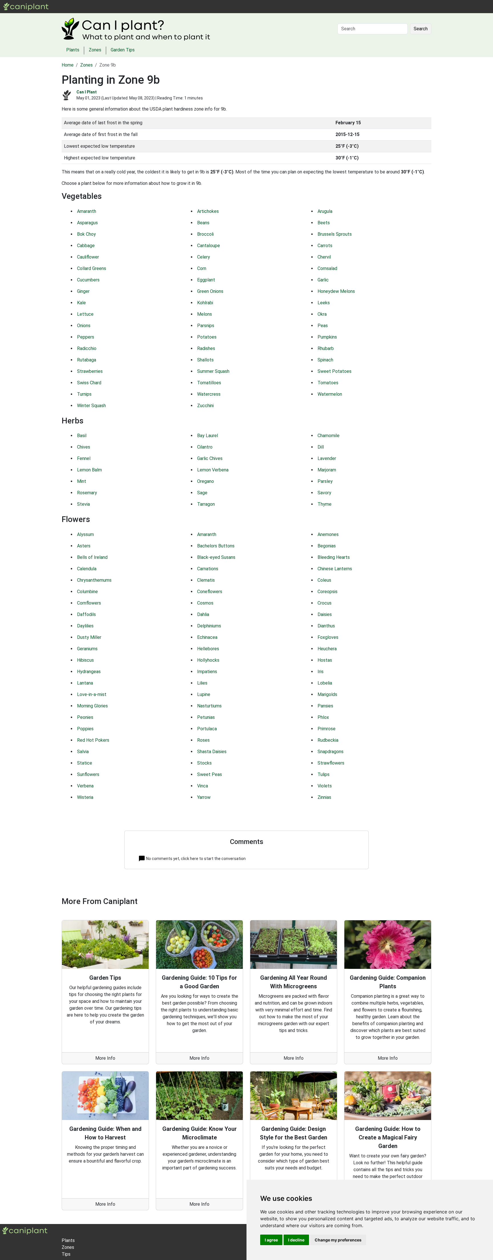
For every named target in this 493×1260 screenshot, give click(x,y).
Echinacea (207, 637)
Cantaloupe (208, 245)
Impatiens (207, 671)
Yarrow (204, 797)
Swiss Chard (89, 382)
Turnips (84, 394)
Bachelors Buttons (216, 546)
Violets (325, 786)
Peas (323, 325)
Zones (88, 6)
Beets (324, 222)
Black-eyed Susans (216, 557)
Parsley (325, 481)
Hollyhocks (208, 660)
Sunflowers (88, 774)
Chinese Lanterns (335, 568)
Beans (203, 222)
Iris (321, 671)
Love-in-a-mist (91, 694)
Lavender (327, 458)
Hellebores (208, 648)
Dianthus (326, 626)
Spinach (325, 360)
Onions (83, 325)
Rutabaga (86, 360)
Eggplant (206, 280)
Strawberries (90, 371)
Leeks (324, 302)
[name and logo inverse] (25, 1230)
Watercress (209, 394)
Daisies (325, 614)
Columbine (87, 591)
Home (68, 65)
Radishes (206, 348)
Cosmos (205, 603)
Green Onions (210, 291)
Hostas (325, 660)
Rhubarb (326, 348)
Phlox (323, 717)
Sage (202, 492)
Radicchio (86, 348)
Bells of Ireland (92, 557)
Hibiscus (85, 660)
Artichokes (208, 211)
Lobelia (325, 683)
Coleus (324, 580)
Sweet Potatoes (334, 371)
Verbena (85, 786)
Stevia (83, 504)
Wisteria (85, 797)
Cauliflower (88, 257)
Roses (203, 740)
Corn (201, 268)
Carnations (207, 568)
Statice (84, 763)
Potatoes (207, 337)
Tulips (324, 774)
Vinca (202, 786)
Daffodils (86, 614)
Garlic (323, 280)
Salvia (83, 751)
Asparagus (87, 222)
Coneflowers (209, 591)
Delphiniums (209, 626)
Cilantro (205, 447)
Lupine (203, 694)
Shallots (205, 360)
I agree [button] (271, 1239)
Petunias (206, 717)
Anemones (328, 534)
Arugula (325, 211)
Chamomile (329, 435)
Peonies (85, 717)
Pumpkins (327, 337)
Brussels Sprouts (335, 234)
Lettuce (85, 314)
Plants (71, 6)
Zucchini (205, 405)
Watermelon (330, 394)
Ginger (83, 291)
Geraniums (87, 648)
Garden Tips (123, 50)
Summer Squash (213, 371)
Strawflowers (331, 763)
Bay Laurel (207, 435)
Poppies (85, 728)
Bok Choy (86, 234)
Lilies (202, 683)
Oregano (205, 481)
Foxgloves (328, 637)
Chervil (324, 257)
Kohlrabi (205, 302)
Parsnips (205, 325)
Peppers (85, 337)
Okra (322, 314)
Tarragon (206, 504)
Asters (83, 546)
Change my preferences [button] (338, 1239)
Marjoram (327, 470)
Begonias (327, 546)
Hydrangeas (89, 671)
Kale (81, 302)
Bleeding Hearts (334, 557)
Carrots (325, 245)
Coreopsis (328, 591)
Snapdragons (331, 751)
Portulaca (207, 728)
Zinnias (324, 797)
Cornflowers (89, 603)
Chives (83, 447)
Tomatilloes (209, 382)
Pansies (325, 706)
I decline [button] (296, 1239)
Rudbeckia (328, 740)
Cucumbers (88, 280)
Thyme (325, 504)
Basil (81, 435)
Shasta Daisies (212, 751)
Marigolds (327, 694)
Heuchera (327, 648)
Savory (324, 492)
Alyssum (85, 534)
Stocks (204, 763)
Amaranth (86, 211)
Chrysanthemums (94, 580)
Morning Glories (92, 706)
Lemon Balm (89, 470)
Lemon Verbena (213, 470)
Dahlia (203, 614)
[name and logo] (26, 6)
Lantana (85, 683)
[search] (103, 6)
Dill (321, 447)
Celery (203, 257)
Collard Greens (91, 268)
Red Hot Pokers (93, 740)
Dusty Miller (89, 637)
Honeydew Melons (336, 291)
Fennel (83, 458)
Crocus (325, 603)
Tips (66, 1254)
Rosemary (87, 492)
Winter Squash (91, 405)
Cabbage (86, 245)
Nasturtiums (209, 706)
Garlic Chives (210, 458)
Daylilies (85, 626)
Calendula (86, 568)
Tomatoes (328, 382)
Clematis (206, 580)
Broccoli (205, 234)
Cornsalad (327, 268)
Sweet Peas (209, 774)
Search (421, 28)
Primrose (327, 728)
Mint (81, 481)
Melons (204, 314)
